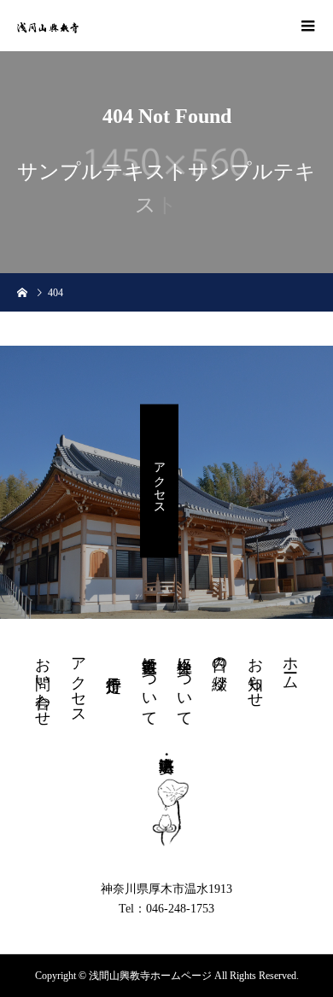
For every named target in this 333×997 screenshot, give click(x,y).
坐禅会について (184, 683)
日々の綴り (219, 665)
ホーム (290, 664)
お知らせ (255, 673)
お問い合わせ (42, 683)
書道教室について (149, 683)
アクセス (159, 481)
